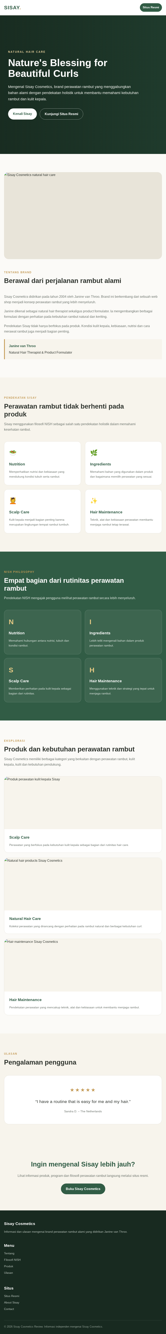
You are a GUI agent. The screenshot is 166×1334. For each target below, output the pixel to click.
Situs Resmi (151, 7)
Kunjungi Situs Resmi (61, 114)
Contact (9, 1309)
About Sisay (11, 1302)
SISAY (12, 7)
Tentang (9, 1253)
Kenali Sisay (22, 113)
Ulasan (8, 1272)
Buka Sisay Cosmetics (83, 1189)
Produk (8, 1266)
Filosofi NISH (12, 1259)
